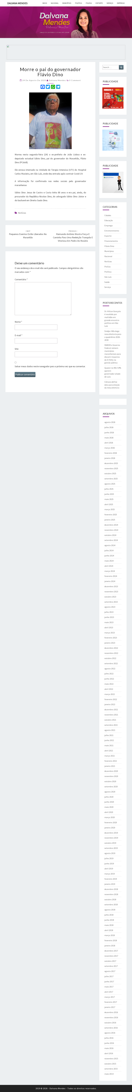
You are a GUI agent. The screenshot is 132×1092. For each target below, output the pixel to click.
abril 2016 (108, 1053)
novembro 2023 (111, 591)
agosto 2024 (109, 545)
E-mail (18, 335)
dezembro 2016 (111, 1012)
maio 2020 (108, 807)
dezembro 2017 (111, 950)
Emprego (121, 3)
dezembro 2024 (111, 525)
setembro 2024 (111, 540)
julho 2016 (108, 1038)
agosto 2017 (109, 971)
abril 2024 (108, 566)
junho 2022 (109, 678)
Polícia (89, 3)
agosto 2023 (109, 607)
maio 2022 (108, 684)
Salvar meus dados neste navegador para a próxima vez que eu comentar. (50, 366)
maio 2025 (108, 499)
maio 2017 (108, 986)
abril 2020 (108, 812)
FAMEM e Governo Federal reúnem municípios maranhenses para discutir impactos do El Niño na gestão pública (112, 354)
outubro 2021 (110, 720)
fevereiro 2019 (110, 879)
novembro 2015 (111, 1058)
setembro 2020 (111, 786)
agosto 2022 (109, 668)
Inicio (45, 3)
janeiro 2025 (109, 519)
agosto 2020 (109, 791)
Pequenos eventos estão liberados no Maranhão (28, 234)
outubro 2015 (110, 1063)
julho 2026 (108, 427)
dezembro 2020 (111, 771)
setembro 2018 (111, 904)
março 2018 (109, 935)
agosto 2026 (109, 422)
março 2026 (109, 448)
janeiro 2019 (109, 884)
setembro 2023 (111, 602)
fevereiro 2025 (110, 514)
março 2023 (109, 632)
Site (16, 348)
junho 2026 (109, 432)
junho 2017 (109, 981)
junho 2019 (109, 863)
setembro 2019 (111, 848)
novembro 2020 (111, 776)
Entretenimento (111, 230)
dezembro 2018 (111, 889)
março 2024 (109, 571)
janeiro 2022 (109, 704)
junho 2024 (109, 555)
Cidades (107, 215)
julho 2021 (108, 735)
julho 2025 (108, 489)
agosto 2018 (109, 909)
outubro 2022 (110, 658)
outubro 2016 (110, 1022)
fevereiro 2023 (110, 637)
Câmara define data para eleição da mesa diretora (112, 385)
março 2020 (109, 817)
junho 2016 (109, 1043)
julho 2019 (108, 858)
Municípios (66, 3)
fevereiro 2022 (110, 699)
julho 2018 (108, 914)
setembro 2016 (111, 1027)
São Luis (108, 277)
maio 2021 (108, 745)
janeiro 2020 (109, 827)
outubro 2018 (110, 899)
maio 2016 (108, 1048)
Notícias (22, 212)
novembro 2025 (111, 468)
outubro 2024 (110, 535)
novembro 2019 (111, 837)
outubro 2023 (110, 596)
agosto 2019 (109, 853)
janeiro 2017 (109, 1007)
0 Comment (75, 80)
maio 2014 (108, 1074)
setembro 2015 (111, 1068)
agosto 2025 (109, 483)
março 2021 (109, 755)
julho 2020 (108, 797)
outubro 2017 (110, 961)
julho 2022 (108, 673)
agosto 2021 (109, 730)
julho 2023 (108, 612)
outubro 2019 (110, 843)
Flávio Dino (109, 246)
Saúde (107, 282)
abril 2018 (108, 930)
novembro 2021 (111, 714)
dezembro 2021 (111, 709)
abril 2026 (108, 442)
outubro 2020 (110, 781)
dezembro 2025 (111, 463)
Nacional (55, 3)
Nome (18, 321)
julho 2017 (108, 976)
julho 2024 (108, 550)
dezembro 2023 (111, 586)
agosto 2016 (109, 1032)
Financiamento (111, 241)
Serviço (110, 3)
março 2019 (109, 873)
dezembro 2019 (111, 832)
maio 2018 (108, 925)
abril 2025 (108, 504)
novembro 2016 (111, 1017)
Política (78, 3)
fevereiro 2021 (110, 761)
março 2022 (109, 694)
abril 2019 (108, 868)
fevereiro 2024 (110, 576)
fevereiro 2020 (110, 822)
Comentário (21, 279)
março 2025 (109, 509)
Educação (108, 220)
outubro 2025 (110, 473)
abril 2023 (108, 627)
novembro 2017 (111, 956)
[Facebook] (42, 87)
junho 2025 (109, 494)
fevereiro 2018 (110, 940)
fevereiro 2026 (110, 453)
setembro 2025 (111, 478)
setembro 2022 (111, 663)
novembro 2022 (111, 653)
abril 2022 (108, 689)
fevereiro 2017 (110, 1002)
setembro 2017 (111, 966)
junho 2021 (109, 740)
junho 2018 (109, 920)
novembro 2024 (111, 530)
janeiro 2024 (109, 581)
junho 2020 (109, 802)
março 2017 (109, 997)
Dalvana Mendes (17, 3)
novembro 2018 (111, 894)
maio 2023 (108, 622)
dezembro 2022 (111, 648)
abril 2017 (108, 992)
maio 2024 (108, 560)
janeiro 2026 (109, 458)
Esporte (99, 3)
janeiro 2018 (109, 945)
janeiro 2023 (109, 642)
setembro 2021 (111, 725)
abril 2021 (108, 750)
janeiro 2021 (109, 766)
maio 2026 (108, 437)
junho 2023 (109, 617)
